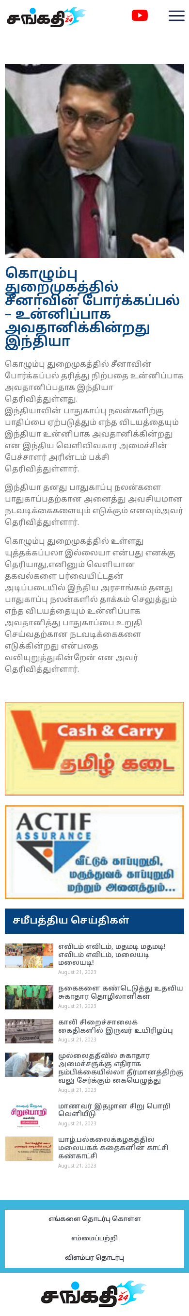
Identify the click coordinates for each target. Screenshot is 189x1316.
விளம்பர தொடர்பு (94, 1258)
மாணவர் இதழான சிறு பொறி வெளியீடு (114, 1111)
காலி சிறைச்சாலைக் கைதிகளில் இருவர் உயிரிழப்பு (115, 1027)
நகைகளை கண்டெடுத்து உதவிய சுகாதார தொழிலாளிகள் (120, 993)
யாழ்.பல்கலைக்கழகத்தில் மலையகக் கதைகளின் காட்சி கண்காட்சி (113, 1148)
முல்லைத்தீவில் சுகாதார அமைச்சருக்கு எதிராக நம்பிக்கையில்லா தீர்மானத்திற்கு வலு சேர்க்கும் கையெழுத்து (121, 1068)
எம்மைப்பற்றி (94, 1239)
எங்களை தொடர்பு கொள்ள (94, 1219)
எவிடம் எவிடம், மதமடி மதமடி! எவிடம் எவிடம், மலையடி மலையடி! (112, 955)
